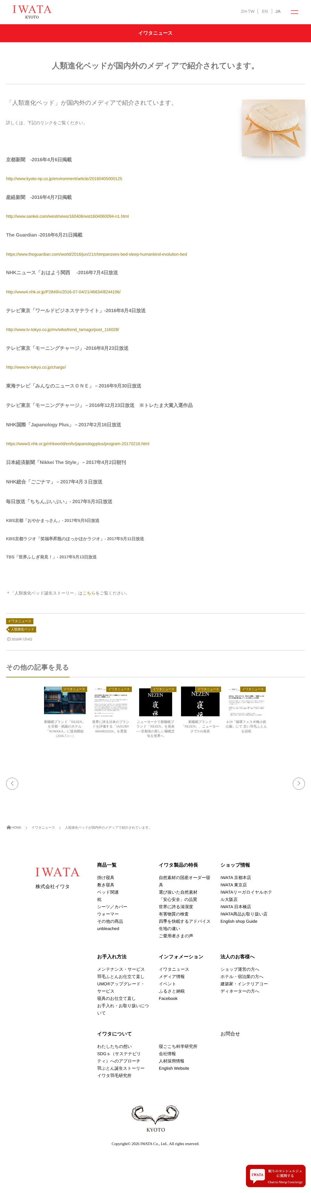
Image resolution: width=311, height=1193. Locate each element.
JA (278, 11)
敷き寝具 (105, 884)
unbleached (108, 928)
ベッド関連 (108, 892)
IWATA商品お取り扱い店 (244, 914)
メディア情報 (172, 976)
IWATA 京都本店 (235, 877)
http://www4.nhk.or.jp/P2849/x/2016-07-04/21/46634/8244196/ (63, 291)
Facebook (168, 998)
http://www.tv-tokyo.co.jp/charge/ (36, 367)
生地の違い (169, 928)
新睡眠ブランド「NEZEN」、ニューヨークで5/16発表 (200, 726)
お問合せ (230, 1034)
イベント (167, 983)
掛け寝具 (105, 877)
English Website (174, 1068)
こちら (89, 593)
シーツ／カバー (112, 906)
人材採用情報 (171, 1060)
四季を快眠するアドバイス (185, 921)
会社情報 (167, 1053)
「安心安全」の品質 (178, 899)
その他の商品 (110, 921)
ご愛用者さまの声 (176, 935)
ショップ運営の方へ (239, 969)
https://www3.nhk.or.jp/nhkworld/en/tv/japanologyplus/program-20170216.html (77, 443)
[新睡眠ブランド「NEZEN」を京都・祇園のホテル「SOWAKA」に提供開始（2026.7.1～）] (65, 711)
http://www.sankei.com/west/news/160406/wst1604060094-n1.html (67, 216)
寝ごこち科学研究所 (178, 1046)
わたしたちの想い (114, 1046)
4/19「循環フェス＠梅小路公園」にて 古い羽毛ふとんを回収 (246, 726)
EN (265, 11)
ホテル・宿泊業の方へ (242, 976)
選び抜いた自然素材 (178, 892)
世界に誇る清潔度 (176, 906)
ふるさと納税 (172, 991)
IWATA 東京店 (233, 884)
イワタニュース (20, 621)
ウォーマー (108, 914)
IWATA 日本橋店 (235, 906)
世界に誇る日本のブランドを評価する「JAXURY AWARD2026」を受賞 (111, 726)
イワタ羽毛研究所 (114, 1075)
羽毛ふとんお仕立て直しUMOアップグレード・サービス (121, 984)
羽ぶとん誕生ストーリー (121, 1068)
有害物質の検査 (174, 914)
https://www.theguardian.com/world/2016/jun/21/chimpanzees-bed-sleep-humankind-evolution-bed (96, 254)
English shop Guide (238, 921)
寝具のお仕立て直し (116, 998)
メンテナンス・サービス (121, 969)
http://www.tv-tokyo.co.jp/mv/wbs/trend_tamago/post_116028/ (62, 329)
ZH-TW (247, 11)
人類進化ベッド (22, 629)
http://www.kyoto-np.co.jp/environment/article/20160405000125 (64, 178)
